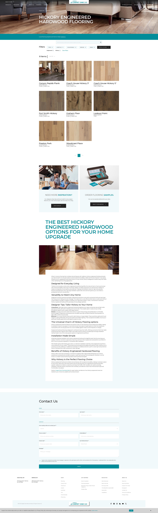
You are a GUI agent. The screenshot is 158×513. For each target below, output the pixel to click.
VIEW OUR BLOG (57, 205)
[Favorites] (150, 5)
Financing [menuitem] (38, 4)
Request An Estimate (139, 4)
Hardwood (54, 10)
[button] (148, 5)
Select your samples (98, 204)
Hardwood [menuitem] (63, 485)
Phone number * (42, 433)
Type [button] (49, 47)
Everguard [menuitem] (124, 488)
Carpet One (41, 10)
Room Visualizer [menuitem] (85, 481)
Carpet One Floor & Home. (27, 503)
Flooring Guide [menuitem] (105, 485)
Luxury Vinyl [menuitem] (63, 483)
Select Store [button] (8, 1)
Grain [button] (91, 47)
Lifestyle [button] (59, 47)
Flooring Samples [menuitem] (85, 483)
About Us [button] (31, 4)
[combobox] (78, 42)
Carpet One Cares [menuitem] (126, 485)
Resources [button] (16, 4)
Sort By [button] (51, 56)
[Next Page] (82, 155)
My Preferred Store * (84, 440)
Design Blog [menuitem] (84, 489)
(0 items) (152, 4)
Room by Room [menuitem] (125, 483)
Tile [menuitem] (62, 492)
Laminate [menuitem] (63, 490)
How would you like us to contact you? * (47, 425)
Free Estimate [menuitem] (64, 494)
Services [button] (24, 4)
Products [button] (8, 4)
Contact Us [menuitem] (124, 490)
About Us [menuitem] (124, 481)
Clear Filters (65, 50)
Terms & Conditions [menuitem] (126, 492)
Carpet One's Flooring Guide (62, 370)
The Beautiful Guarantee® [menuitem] (107, 488)
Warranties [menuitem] (104, 490)
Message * (41, 448)
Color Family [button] (70, 47)
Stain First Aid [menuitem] (105, 483)
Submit (79, 466)
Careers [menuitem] (46, 4)
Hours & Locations (127, 4)
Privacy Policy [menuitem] (125, 494)
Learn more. (95, 510)
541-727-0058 (35, 482)
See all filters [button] (103, 47)
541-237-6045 (20, 482)
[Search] (101, 42)
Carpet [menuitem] (62, 488)
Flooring (48, 10)
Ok (131, 510)
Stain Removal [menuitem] (105, 481)
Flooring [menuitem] (63, 481)
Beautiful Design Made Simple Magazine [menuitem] (88, 486)
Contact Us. (63, 36)
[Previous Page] (75, 155)
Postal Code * (42, 440)
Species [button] (82, 47)
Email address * (83, 433)
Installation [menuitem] (104, 492)
